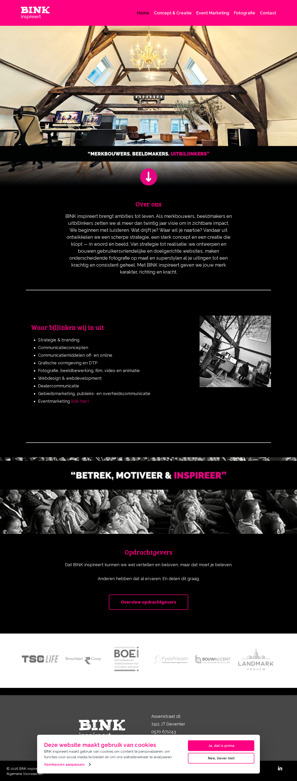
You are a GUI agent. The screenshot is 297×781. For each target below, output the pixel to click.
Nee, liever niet (221, 758)
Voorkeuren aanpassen (64, 764)
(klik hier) (80, 401)
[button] (148, 602)
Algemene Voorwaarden (24, 774)
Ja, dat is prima (221, 746)
